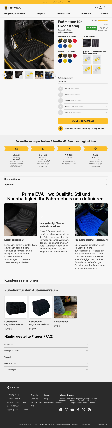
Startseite (34, 395)
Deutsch (101, 424)
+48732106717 (14, 406)
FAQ (32, 406)
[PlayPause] (42, 217)
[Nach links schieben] (4, 75)
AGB (36, 424)
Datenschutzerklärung (25, 424)
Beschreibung (12, 179)
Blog (46, 399)
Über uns (34, 399)
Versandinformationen (63, 424)
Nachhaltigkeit (36, 402)
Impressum (75, 424)
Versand (9, 184)
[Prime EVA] (17, 389)
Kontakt (47, 395)
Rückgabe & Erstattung (47, 424)
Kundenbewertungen (52, 402)
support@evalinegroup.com (17, 410)
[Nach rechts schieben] (54, 75)
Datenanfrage (85, 424)
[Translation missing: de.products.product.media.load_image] (8, 75)
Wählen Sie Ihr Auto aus (83, 121)
